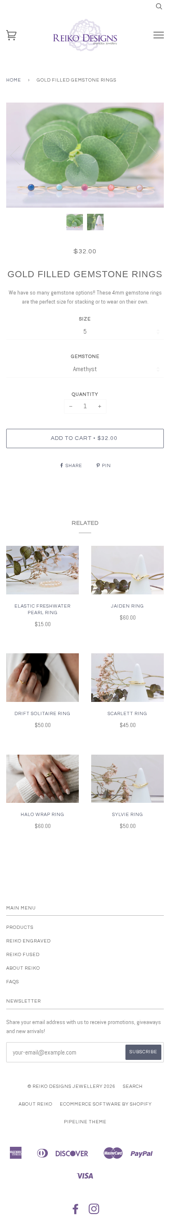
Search (133, 1086)
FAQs (12, 982)
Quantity (85, 394)
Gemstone (85, 356)
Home (13, 80)
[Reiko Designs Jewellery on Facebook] (75, 1211)
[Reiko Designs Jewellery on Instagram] (94, 1211)
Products (19, 927)
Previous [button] (20, 155)
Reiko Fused (23, 954)
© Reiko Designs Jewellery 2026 (72, 1086)
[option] (85, 155)
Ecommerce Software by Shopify (106, 1104)
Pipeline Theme (85, 1122)
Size (85, 319)
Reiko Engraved (28, 941)
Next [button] (149, 155)
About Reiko (23, 968)
